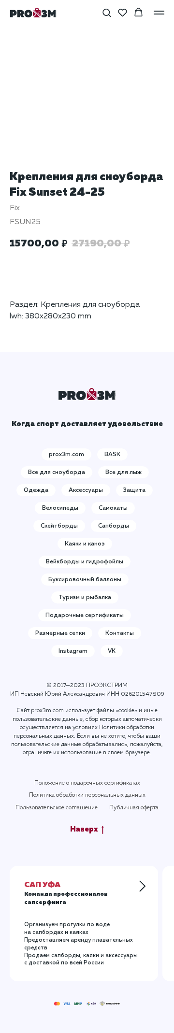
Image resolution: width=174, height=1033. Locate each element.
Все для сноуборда (56, 472)
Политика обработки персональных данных (87, 795)
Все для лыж (123, 472)
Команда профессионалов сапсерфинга (66, 894)
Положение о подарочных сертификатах (87, 783)
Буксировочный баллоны (84, 580)
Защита (134, 490)
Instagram (72, 651)
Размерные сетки (60, 633)
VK (112, 651)
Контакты (119, 633)
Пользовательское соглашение (56, 808)
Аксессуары (86, 490)
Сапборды (113, 526)
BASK (112, 455)
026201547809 (142, 694)
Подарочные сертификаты (84, 615)
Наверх (84, 829)
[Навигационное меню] (159, 12)
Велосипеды (60, 508)
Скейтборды (59, 526)
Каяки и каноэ (85, 544)
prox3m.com (66, 455)
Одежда (36, 490)
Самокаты (113, 508)
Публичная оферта (134, 808)
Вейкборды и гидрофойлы (84, 562)
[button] (106, 12)
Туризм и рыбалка (84, 598)
